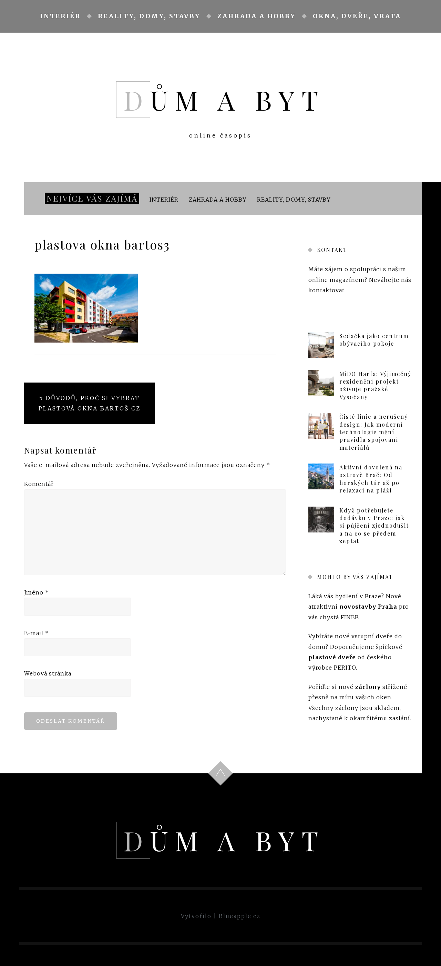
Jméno (36, 592)
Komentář (39, 483)
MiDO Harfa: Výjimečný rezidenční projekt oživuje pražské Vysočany (375, 385)
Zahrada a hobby (256, 16)
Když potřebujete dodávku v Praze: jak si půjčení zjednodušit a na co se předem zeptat (374, 526)
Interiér (60, 16)
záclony (368, 686)
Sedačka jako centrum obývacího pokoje (374, 339)
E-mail (36, 633)
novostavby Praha (368, 606)
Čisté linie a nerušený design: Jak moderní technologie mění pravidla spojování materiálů (373, 432)
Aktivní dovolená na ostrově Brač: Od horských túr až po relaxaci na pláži (370, 479)
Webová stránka (47, 673)
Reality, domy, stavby (149, 16)
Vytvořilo (196, 916)
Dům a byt (224, 100)
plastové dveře (332, 657)
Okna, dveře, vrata (357, 16)
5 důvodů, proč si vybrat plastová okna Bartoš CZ (90, 403)
